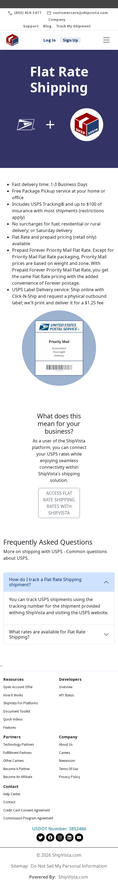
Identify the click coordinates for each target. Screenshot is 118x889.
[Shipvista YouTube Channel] (79, 838)
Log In (49, 40)
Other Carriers (13, 760)
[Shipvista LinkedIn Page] (69, 838)
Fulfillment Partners (17, 752)
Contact (9, 802)
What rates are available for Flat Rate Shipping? (47, 634)
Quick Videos (13, 719)
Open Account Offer (18, 687)
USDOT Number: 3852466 (59, 829)
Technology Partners (18, 744)
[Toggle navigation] (106, 40)
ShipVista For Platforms (20, 703)
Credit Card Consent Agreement (26, 810)
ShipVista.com (73, 877)
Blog (47, 26)
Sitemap (19, 866)
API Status (66, 695)
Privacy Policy (69, 776)
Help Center (11, 794)
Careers (64, 752)
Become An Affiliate (17, 776)
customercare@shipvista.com (80, 12)
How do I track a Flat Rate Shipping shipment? (45, 582)
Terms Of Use (68, 769)
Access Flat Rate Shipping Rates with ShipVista (59, 503)
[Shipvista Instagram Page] (60, 838)
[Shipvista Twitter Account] (40, 838)
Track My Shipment (73, 26)
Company (57, 19)
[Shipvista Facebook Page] (50, 838)
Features (9, 727)
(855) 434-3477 (27, 12)
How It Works (13, 695)
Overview (65, 687)
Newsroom (67, 760)
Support (31, 26)
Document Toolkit (16, 711)
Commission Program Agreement (28, 818)
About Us (65, 744)
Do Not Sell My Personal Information (69, 866)
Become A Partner (16, 769)
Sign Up (70, 40)
